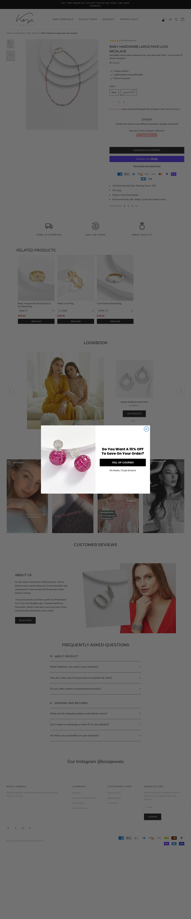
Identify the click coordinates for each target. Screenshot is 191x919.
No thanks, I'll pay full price (123, 470)
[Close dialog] (146, 429)
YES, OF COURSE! (123, 462)
